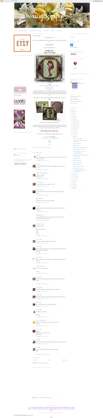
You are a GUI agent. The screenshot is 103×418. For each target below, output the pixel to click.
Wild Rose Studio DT (74, 101)
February (75, 176)
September (75, 126)
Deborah (38, 309)
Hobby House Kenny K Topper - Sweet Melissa (49, 85)
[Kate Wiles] (71, 46)
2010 (73, 186)
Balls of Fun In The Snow (78, 168)
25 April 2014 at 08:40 (42, 186)
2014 (73, 119)
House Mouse (73, 98)
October (75, 125)
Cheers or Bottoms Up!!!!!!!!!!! (79, 149)
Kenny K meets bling (77, 162)
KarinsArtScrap (39, 266)
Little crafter (38, 189)
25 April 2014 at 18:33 (42, 253)
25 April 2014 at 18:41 (42, 262)
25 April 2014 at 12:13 (42, 220)
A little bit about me (23, 30)
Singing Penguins (81, 83)
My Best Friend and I (77, 160)
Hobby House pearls (50, 87)
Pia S (37, 339)
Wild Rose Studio (75, 82)
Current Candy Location (78, 138)
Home (16, 30)
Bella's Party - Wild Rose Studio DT (80, 147)
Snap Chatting (76, 145)
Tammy (37, 294)
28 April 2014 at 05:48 (42, 343)
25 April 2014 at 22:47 (42, 298)
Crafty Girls (46, 136)
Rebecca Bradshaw (40, 320)
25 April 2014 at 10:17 (42, 211)
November (75, 123)
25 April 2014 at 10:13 (42, 202)
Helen (37, 164)
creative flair (72, 103)
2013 (73, 180)
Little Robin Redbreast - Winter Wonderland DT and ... (79, 152)
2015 (73, 117)
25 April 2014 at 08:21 (42, 178)
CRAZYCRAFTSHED (40, 173)
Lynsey (37, 329)
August (74, 128)
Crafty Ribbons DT (74, 96)
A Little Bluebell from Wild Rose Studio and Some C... (79, 170)
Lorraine (38, 246)
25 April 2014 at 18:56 (42, 273)
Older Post (64, 360)
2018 (73, 111)
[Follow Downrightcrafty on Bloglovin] (20, 164)
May (74, 134)
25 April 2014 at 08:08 (42, 169)
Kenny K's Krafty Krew (46, 138)
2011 (73, 184)
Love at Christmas (76, 158)
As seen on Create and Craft (78, 166)
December (75, 121)
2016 (73, 115)
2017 (73, 113)
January (75, 178)
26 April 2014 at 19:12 (42, 325)
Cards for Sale (59, 30)
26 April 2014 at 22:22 (42, 336)
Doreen (37, 302)
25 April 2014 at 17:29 (42, 243)
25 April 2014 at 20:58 (42, 284)
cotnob (37, 276)
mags (37, 347)
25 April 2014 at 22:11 (42, 291)
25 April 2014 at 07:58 (42, 160)
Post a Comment (36, 357)
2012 (73, 182)
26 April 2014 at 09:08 (42, 306)
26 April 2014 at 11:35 (42, 316)
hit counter (72, 37)
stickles (49, 89)
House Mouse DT (73, 99)
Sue (37, 206)
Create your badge (73, 47)
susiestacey (38, 182)
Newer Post (35, 360)
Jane (37, 155)
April (74, 136)
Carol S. (37, 239)
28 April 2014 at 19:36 (42, 354)
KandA (37, 257)
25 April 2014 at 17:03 (42, 235)
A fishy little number (77, 143)
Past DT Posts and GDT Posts (35, 30)
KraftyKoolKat (39, 224)
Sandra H (38, 287)
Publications (46, 30)
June (74, 132)
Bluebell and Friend (77, 164)
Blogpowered (30, 415)
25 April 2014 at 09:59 (42, 195)
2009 (73, 188)
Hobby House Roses (50, 88)
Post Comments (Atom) (43, 363)
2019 (73, 109)
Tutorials (53, 30)
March (74, 174)
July (74, 130)
